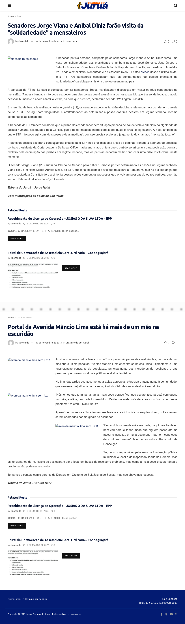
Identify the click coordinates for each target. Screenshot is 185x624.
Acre (19, 16)
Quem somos (14, 599)
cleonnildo (23, 41)
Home (11, 16)
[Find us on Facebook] (161, 614)
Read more (18, 238)
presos (145, 72)
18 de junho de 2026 (37, 223)
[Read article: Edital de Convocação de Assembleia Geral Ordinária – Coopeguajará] (33, 275)
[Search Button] (175, 5)
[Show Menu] (9, 5)
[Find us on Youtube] (171, 614)
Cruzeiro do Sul (24, 317)
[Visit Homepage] (92, 5)
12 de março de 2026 (37, 258)
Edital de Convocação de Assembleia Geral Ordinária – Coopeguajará (58, 253)
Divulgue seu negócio (36, 599)
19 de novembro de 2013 (49, 41)
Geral (74, 41)
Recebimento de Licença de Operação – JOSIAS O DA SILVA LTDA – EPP (60, 218)
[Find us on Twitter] (166, 614)
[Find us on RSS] (176, 614)
